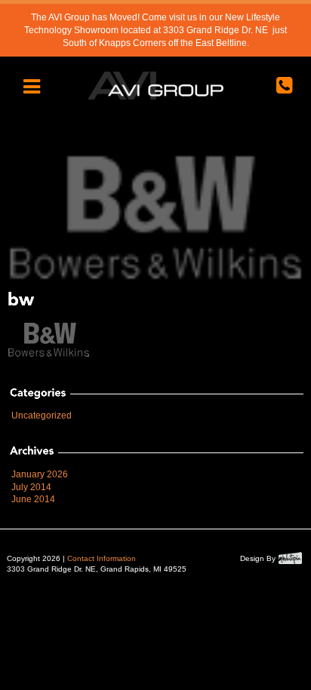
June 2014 (33, 499)
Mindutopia (290, 558)
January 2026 (39, 474)
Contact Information (101, 558)
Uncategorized (41, 415)
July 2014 (31, 487)
